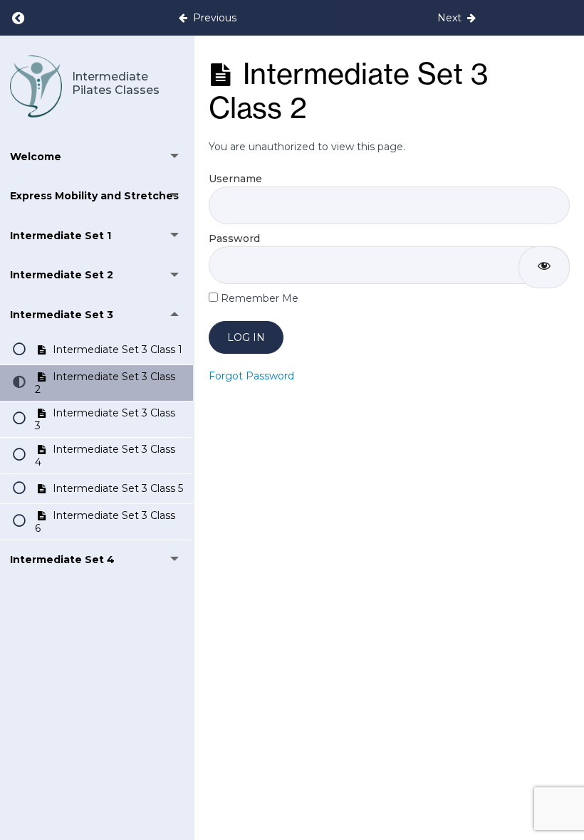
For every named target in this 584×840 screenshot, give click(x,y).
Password (234, 238)
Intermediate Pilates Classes (116, 83)
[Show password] (544, 267)
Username (235, 178)
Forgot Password (251, 375)
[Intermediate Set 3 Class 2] (36, 86)
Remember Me (258, 298)
